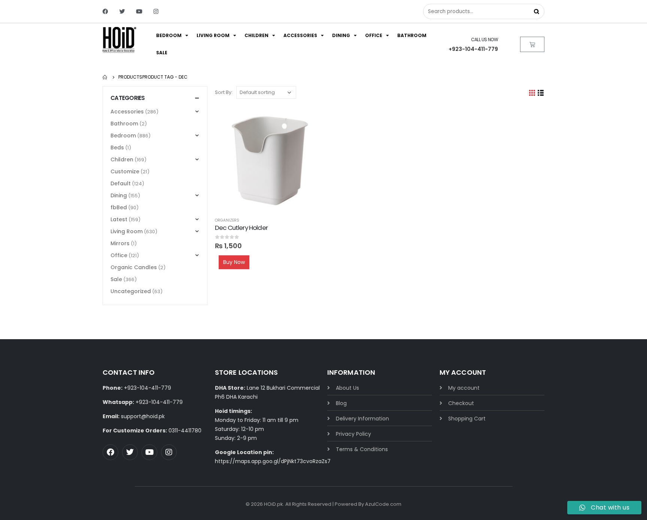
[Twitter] (122, 11)
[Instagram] (156, 11)
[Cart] (532, 44)
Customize (124, 171)
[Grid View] (532, 92)
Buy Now (234, 262)
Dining (341, 35)
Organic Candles (133, 267)
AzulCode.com (383, 504)
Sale (161, 52)
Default (120, 183)
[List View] (540, 92)
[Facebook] (105, 11)
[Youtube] (139, 11)
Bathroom (411, 35)
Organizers (227, 220)
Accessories (300, 35)
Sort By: (224, 92)
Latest (118, 219)
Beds (117, 147)
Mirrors (120, 243)
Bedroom (169, 35)
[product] (267, 158)
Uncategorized (130, 291)
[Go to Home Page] (105, 77)
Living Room (213, 35)
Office (373, 35)
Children (256, 35)
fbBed (118, 207)
